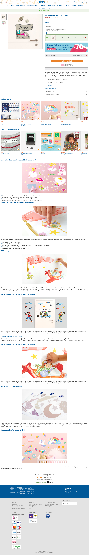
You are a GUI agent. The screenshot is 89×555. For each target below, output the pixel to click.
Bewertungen (48, 505)
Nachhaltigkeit (15, 507)
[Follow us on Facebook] (74, 491)
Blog (30, 508)
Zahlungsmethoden (50, 502)
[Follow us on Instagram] (76, 491)
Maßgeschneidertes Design (18, 508)
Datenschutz (51, 552)
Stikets (2, 12)
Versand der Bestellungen (51, 504)
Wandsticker (6, 12)
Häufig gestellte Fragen (18, 505)
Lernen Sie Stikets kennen (35, 504)
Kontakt (14, 502)
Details (24, 2)
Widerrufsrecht (49, 507)
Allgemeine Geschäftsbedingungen (41, 552)
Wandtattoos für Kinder (14, 12)
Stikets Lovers (32, 505)
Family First (31, 502)
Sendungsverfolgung (17, 504)
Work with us (32, 507)
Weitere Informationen (50, 88)
